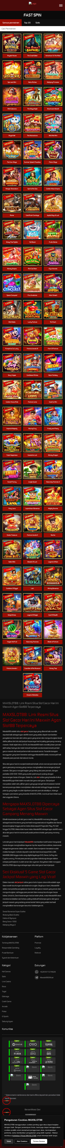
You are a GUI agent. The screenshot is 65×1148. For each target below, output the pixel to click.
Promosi (38, 943)
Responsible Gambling (10, 948)
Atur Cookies (22, 1141)
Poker (4, 1011)
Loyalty (37, 948)
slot (38, 777)
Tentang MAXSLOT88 (10, 943)
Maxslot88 (29, 842)
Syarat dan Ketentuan (10, 958)
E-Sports (5, 1016)
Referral (38, 953)
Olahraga (5, 996)
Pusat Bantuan (8, 953)
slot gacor (24, 731)
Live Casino (6, 981)
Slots (4, 976)
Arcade (5, 1006)
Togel (4, 991)
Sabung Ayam (7, 1021)
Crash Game (6, 1001)
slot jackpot (19, 882)
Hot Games (6, 971)
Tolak (9, 1141)
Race (4, 986)
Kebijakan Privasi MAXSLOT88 (24, 1136)
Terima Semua (39, 1141)
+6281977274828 (48, 972)
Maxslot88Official (46, 977)
